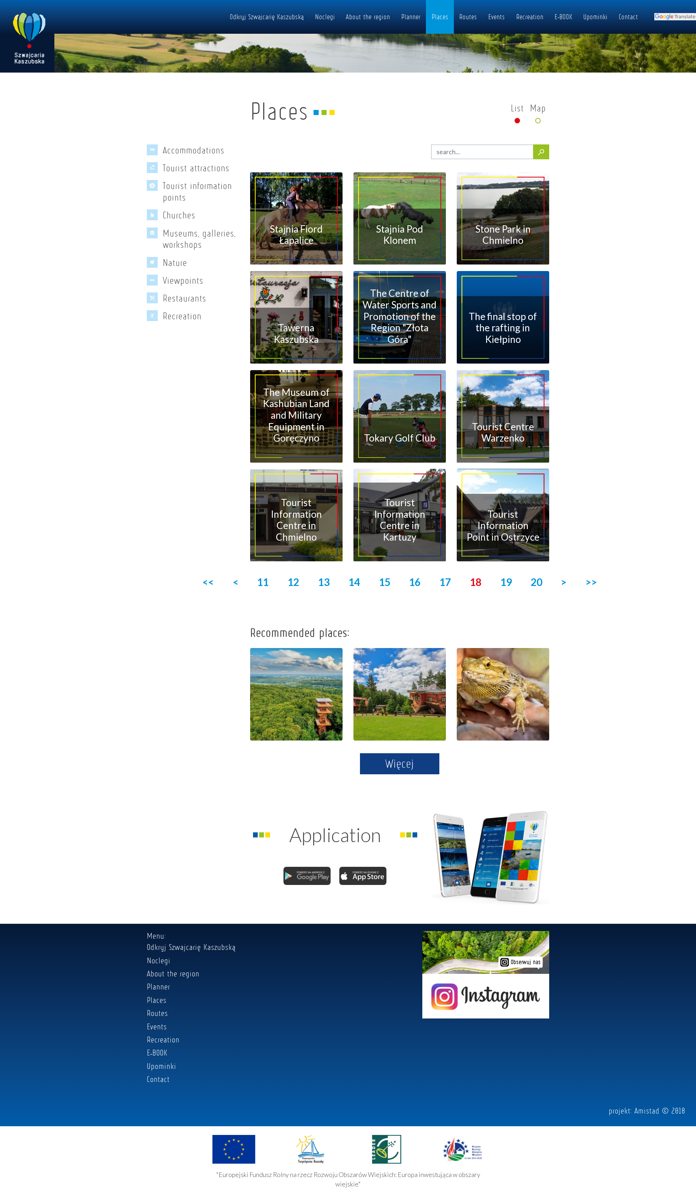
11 (263, 582)
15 (384, 582)
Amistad (646, 1111)
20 (536, 582)
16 (414, 582)
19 (506, 582)
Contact (628, 16)
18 (475, 582)
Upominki (595, 16)
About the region (368, 16)
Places (440, 16)
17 (445, 582)
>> (591, 582)
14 (354, 582)
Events (496, 16)
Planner (410, 16)
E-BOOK (563, 16)
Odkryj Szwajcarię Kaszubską (267, 16)
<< (208, 582)
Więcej (399, 763)
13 (324, 582)
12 (293, 582)
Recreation (529, 16)
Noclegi (325, 16)
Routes (468, 16)
